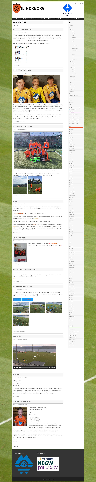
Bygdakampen (72, 76)
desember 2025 (71, 144)
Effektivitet (73, 41)
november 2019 (71, 265)
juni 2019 (70, 276)
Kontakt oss (60, 18)
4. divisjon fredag (17, 374)
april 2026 (71, 137)
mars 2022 (71, 231)
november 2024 (71, 167)
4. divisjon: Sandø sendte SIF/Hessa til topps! (24, 269)
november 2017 (71, 308)
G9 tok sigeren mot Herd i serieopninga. (22, 126)
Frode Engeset (24, 32)
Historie (73, 56)
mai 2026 (70, 135)
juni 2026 (70, 133)
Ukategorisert (18, 65)
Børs (72, 43)
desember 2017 (71, 305)
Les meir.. (15, 439)
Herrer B (22, 18)
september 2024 (72, 171)
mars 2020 (71, 259)
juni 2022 (70, 225)
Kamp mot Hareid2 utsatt (73, 114)
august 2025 (71, 152)
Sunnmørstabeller (73, 86)
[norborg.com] (28, 13)
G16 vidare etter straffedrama (74, 121)
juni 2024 (70, 178)
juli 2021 (70, 244)
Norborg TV (72, 84)
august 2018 (71, 295)
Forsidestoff (71, 328)
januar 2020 (71, 263)
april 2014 (70, 322)
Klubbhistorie (71, 91)
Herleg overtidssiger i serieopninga (22, 402)
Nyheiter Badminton (72, 333)
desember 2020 (72, 252)
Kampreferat (74, 37)
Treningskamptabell (75, 46)
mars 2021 (71, 248)
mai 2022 (70, 227)
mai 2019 (70, 278)
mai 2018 (70, 301)
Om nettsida (71, 102)
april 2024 (71, 182)
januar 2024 (71, 188)
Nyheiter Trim (71, 341)
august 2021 (71, 242)
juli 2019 (70, 273)
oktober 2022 (71, 216)
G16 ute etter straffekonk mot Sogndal (75, 119)
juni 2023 (70, 201)
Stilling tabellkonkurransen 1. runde (22, 29)
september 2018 (72, 293)
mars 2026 (71, 139)
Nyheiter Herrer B (72, 339)
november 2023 (71, 190)
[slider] (33, 367)
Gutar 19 (73, 71)
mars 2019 (71, 282)
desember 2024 (71, 165)
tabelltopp (37, 218)
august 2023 (71, 197)
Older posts (15, 25)
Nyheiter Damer (71, 335)
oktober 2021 (71, 237)
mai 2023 (70, 203)
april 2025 (70, 159)
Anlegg (70, 93)
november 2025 (71, 146)
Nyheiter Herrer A (19, 281)
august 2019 (71, 271)
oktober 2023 (71, 193)
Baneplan (65, 18)
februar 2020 (71, 261)
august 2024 (71, 173)
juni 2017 (70, 312)
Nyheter (70, 343)
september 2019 (72, 269)
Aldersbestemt (32, 18)
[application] (34, 356)
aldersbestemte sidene (19, 213)
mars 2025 (71, 161)
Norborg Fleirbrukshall (48, 18)
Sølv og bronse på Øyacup (73, 123)
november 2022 (71, 214)
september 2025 (72, 150)
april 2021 (70, 246)
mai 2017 (70, 314)
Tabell (14, 278)
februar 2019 (71, 284)
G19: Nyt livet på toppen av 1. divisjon (22, 70)
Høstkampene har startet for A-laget (75, 116)
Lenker (55, 18)
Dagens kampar (72, 18)
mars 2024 (71, 184)
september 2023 (72, 195)
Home (17, 299)
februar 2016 (71, 318)
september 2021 (72, 239)
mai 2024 (70, 180)
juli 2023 (70, 199)
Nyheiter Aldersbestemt (20, 121)
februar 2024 (71, 186)
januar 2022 (71, 233)
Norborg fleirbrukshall (74, 95)
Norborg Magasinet (52, 243)
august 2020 (71, 256)
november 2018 (71, 288)
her (60, 245)
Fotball (70, 27)
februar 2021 (71, 250)
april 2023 (70, 205)
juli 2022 (70, 222)
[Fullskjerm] (54, 367)
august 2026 (71, 129)
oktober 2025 (71, 148)
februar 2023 (71, 210)
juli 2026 (70, 131)
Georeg (34, 224)
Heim (14, 18)
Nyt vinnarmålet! (17, 336)
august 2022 (71, 220)
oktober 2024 (71, 169)
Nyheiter (73, 31)
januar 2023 (71, 212)
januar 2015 (71, 320)
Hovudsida (71, 25)
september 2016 (72, 316)
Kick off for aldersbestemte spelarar (22, 286)
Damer (26, 18)
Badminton (38, 18)
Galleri (70, 104)
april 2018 (70, 303)
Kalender (77, 18)
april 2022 (71, 229)
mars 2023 (71, 208)
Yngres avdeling (74, 73)
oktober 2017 (71, 310)
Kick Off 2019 (27, 299)
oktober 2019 (71, 267)
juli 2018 (70, 297)
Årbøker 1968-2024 (75, 48)
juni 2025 (70, 154)
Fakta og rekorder (73, 82)
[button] (34, 356)
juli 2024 (70, 176)
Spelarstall (73, 33)
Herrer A (17, 18)
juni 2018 (70, 299)
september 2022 (72, 218)
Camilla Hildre (24, 129)
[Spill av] (14, 367)
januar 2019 (71, 286)
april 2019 (70, 280)
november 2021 (71, 235)
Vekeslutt (15, 201)
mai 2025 (70, 156)
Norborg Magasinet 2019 (19, 238)
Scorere (73, 39)
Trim (42, 18)
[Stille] (52, 367)
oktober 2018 (71, 291)
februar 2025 (71, 163)
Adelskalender (74, 50)
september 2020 (72, 254)
